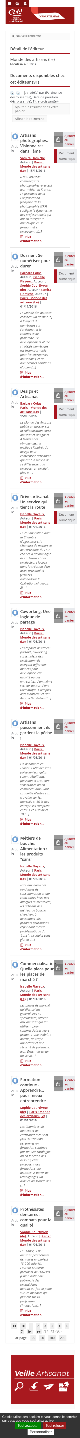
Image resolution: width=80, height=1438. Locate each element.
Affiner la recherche (29, 119)
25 (33, 1338)
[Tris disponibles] (27, 92)
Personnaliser (41, 1432)
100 (52, 1338)
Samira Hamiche (32, 158)
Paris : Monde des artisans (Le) (35, 166)
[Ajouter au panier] (58, 139)
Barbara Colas (30, 273)
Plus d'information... (32, 239)
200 (62, 1338)
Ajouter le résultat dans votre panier (36, 109)
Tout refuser (55, 1425)
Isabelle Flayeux (32, 514)
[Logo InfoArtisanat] (42, 1379)
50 (42, 1338)
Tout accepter (28, 1425)
